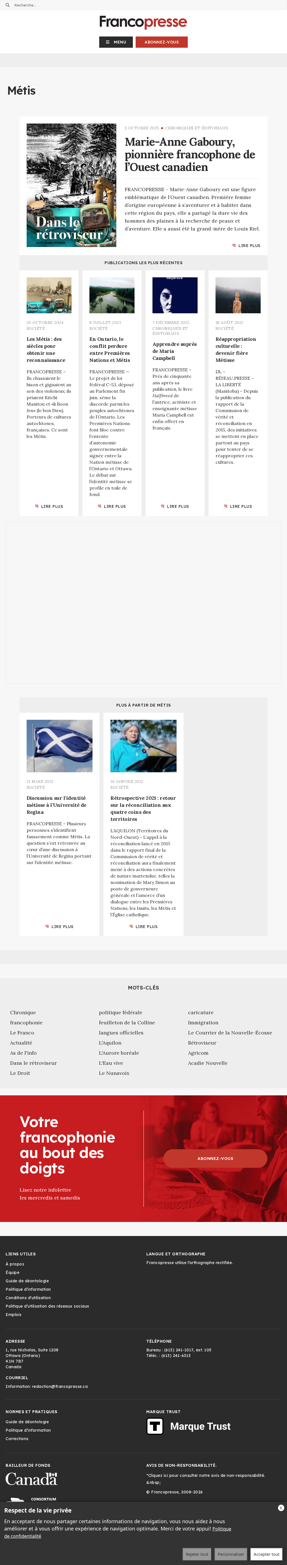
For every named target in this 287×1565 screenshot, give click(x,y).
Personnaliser (231, 1554)
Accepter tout (266, 1554)
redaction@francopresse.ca (60, 1386)
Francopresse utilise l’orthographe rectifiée (189, 1262)
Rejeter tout (197, 1554)
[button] (116, 42)
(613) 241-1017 (178, 1349)
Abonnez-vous (162, 42)
